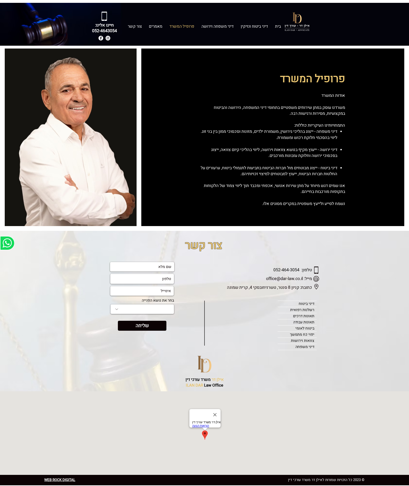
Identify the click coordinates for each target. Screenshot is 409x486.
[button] (254, 26)
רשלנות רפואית (302, 310)
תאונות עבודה (303, 322)
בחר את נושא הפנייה (158, 300)
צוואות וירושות (302, 340)
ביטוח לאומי (304, 328)
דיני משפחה (304, 347)
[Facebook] (100, 38)
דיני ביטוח (306, 304)
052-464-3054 (286, 270)
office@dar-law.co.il (284, 279)
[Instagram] (108, 38)
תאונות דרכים (303, 316)
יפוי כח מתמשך (302, 334)
